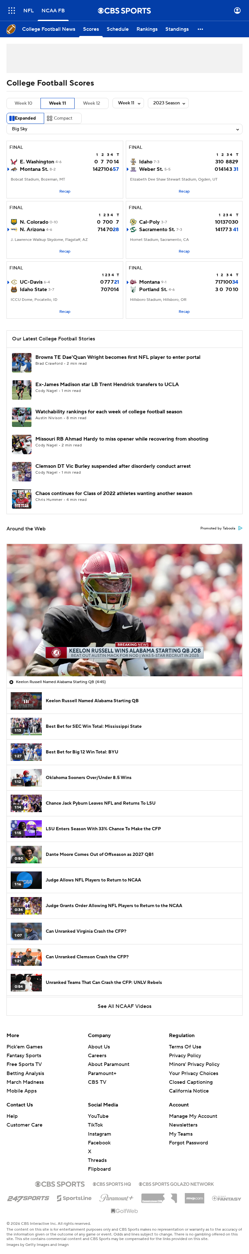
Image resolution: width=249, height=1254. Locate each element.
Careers (97, 1055)
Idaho (145, 161)
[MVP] (194, 1195)
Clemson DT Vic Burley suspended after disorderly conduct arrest (113, 466)
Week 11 (57, 103)
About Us (99, 1047)
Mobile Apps (21, 1091)
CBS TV (97, 1082)
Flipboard (99, 1169)
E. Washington (37, 161)
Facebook (99, 1143)
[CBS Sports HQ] (112, 1183)
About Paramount (108, 1064)
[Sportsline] (74, 1197)
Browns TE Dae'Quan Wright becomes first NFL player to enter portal (117, 357)
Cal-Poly (149, 222)
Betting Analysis (25, 1073)
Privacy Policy (185, 1055)
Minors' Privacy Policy (194, 1064)
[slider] (124, 657)
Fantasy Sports (23, 1055)
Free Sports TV (24, 1064)
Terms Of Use (185, 1047)
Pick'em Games (24, 1047)
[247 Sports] (28, 1197)
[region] (124, 610)
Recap (64, 191)
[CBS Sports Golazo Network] (176, 1183)
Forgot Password (188, 1143)
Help (12, 1116)
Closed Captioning (191, 1076)
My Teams (181, 1134)
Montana (149, 282)
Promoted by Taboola (217, 528)
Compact (63, 118)
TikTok (95, 1125)
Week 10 (23, 103)
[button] (11, 10)
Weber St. (151, 169)
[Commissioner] (159, 1196)
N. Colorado (34, 222)
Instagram (99, 1134)
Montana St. (34, 169)
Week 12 (91, 103)
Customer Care (24, 1125)
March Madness (25, 1082)
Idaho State (33, 289)
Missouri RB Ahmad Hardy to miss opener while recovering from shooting (121, 439)
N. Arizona (32, 229)
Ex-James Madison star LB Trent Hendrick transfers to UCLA (107, 384)
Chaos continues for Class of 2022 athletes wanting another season (113, 493)
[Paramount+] (117, 1196)
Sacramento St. (157, 229)
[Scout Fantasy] (227, 1198)
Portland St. (153, 289)
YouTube (98, 1116)
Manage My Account (193, 1116)
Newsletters (183, 1125)
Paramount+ (102, 1073)
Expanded (25, 118)
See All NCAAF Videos (124, 1006)
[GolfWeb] (124, 1211)
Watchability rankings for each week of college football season (108, 411)
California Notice (189, 1085)
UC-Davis (31, 282)
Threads (97, 1160)
